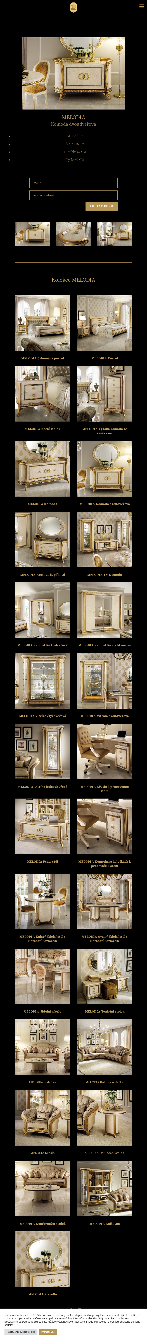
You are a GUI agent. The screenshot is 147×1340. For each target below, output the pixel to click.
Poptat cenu (101, 206)
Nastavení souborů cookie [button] (21, 1331)
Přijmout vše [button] (48, 1331)
